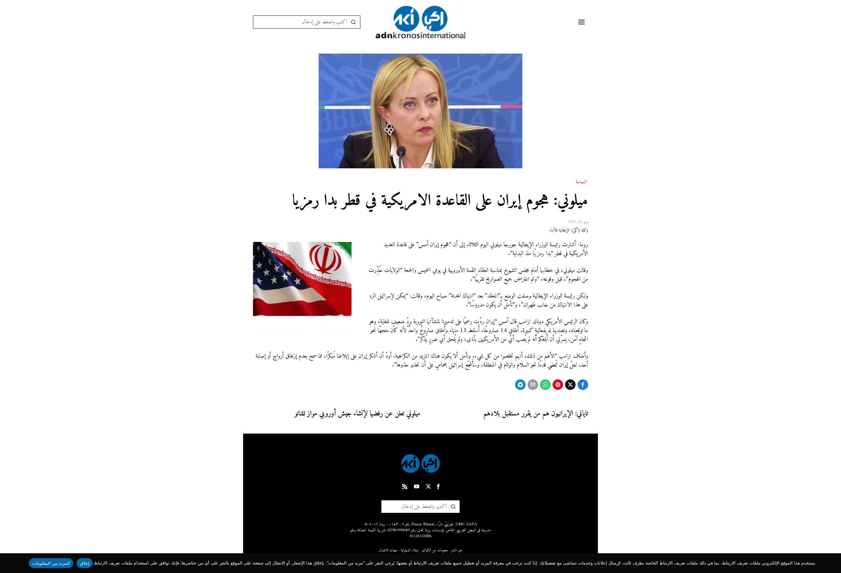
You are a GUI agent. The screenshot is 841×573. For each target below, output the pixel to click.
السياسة (581, 182)
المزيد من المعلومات (51, 563)
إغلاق (84, 563)
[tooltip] (583, 384)
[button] (353, 22)
